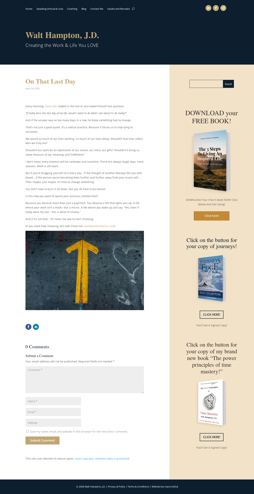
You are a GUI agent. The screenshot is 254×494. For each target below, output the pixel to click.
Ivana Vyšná (171, 486)
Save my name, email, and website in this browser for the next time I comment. (79, 431)
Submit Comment (42, 440)
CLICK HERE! (211, 315)
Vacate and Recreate (118, 8)
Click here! (212, 215)
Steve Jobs (51, 106)
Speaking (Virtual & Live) (49, 8)
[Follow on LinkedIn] (208, 8)
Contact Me (96, 8)
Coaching (72, 8)
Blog (83, 8)
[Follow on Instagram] (223, 8)
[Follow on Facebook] (216, 8)
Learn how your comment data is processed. (102, 458)
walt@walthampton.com (99, 226)
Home (28, 8)
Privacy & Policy (116, 486)
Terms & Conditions (138, 486)
